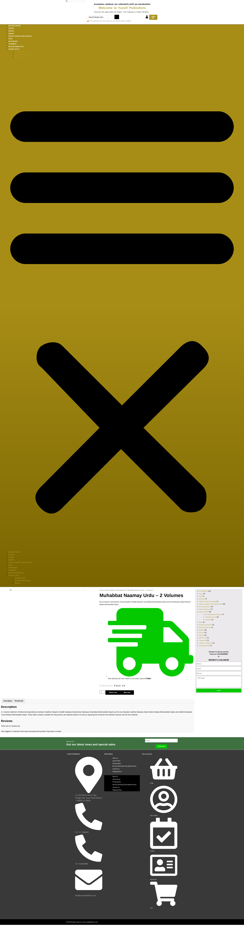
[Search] (116, 17)
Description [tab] (8, 701)
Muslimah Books (205, 627)
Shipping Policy (117, 771)
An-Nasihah (13, 41)
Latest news (116, 761)
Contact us (116, 769)
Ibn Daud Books (14, 26)
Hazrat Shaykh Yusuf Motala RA (115, 590)
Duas (10, 39)
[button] (122, 306)
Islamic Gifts (13, 49)
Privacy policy (117, 763)
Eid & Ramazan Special (22, 54)
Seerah (11, 33)
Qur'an (201, 633)
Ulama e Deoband (205, 643)
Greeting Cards (19, 52)
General (202, 599)
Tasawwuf (12, 44)
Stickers (17, 57)
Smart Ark (202, 638)
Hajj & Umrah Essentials (207, 601)
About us (115, 758)
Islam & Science (204, 609)
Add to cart (113, 692)
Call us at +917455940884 (219, 654)
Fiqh (200, 596)
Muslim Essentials (16, 46)
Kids (200, 622)
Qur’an (11, 28)
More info (127, 692)
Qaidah (11, 31)
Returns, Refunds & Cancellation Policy (124, 766)
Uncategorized (204, 646)
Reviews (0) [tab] (19, 701)
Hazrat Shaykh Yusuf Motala (20, 36)
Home (102, 590)
